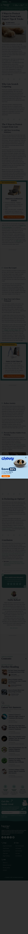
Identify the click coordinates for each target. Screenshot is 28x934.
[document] (14, 467)
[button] (26, 457)
